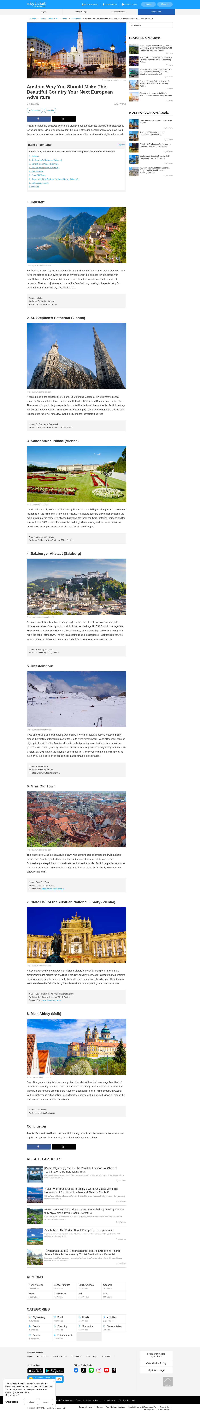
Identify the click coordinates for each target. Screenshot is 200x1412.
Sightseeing (35, 110)
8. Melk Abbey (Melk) (39, 183)
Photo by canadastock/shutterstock (40, 617)
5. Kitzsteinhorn (36, 171)
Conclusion (34, 187)
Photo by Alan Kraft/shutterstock (39, 730)
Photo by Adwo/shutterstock (38, 505)
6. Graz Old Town (37, 175)
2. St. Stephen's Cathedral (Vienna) (45, 160)
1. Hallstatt (34, 156)
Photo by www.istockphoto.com (114, 80)
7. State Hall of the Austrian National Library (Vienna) (53, 179)
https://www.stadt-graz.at (52, 888)
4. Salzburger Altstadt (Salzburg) (44, 167)
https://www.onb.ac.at (51, 1000)
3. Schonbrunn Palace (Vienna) (43, 164)
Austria (51, 110)
